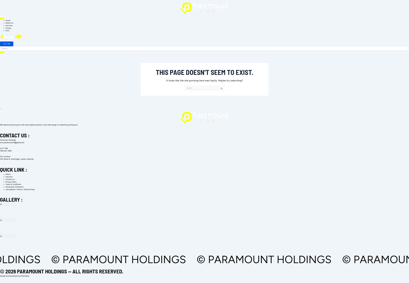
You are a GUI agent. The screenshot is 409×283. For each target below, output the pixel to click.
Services (8, 25)
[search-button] (2, 52)
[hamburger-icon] (2, 18)
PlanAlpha (25, 276)
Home (7, 20)
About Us (9, 23)
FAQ (7, 31)
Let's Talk (6, 44)
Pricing (8, 28)
